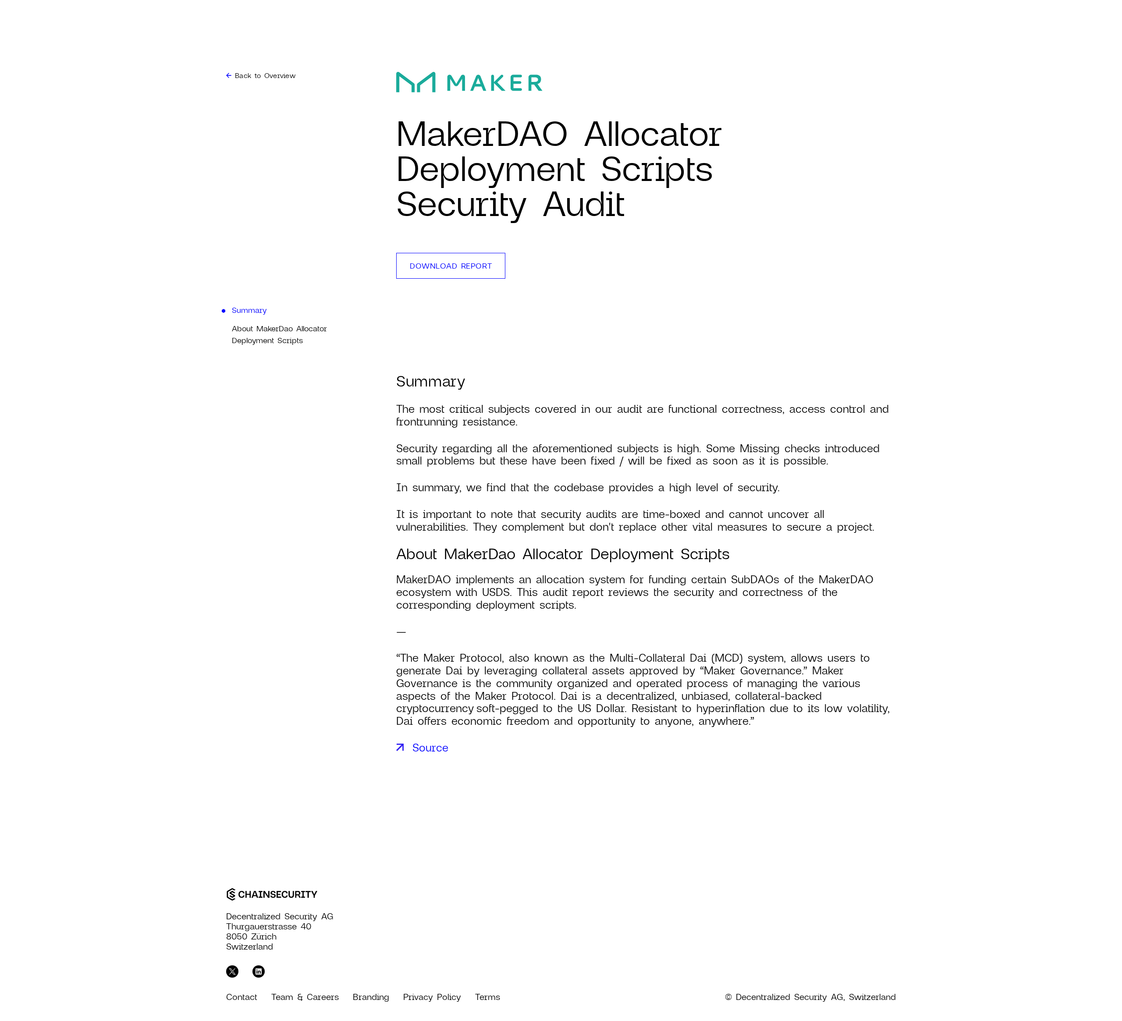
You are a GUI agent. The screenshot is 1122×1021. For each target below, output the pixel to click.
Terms (487, 997)
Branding (371, 997)
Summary (249, 310)
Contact (241, 997)
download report (451, 265)
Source (430, 747)
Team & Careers (305, 997)
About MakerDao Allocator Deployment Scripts (279, 334)
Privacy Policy (432, 997)
